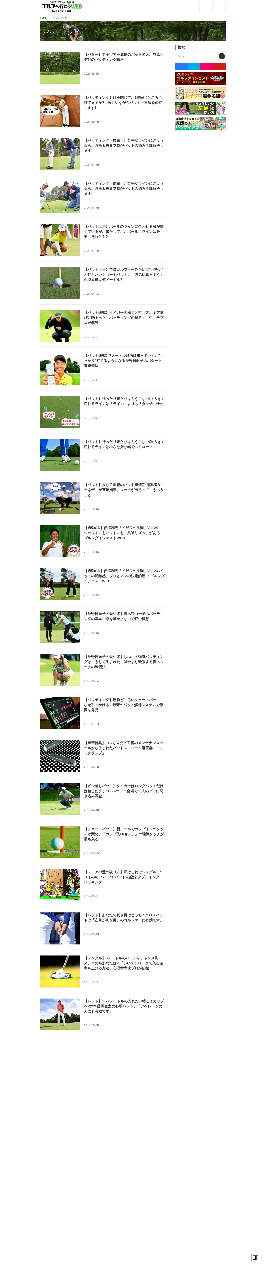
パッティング (61, 32)
